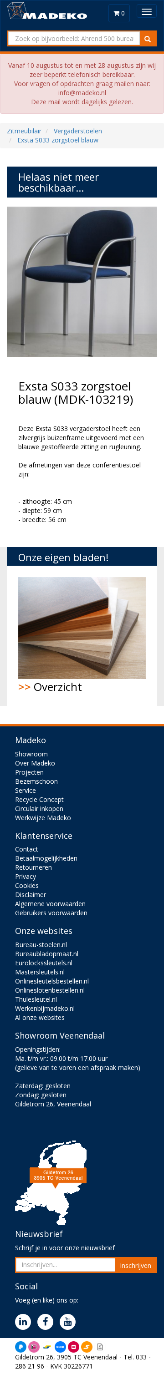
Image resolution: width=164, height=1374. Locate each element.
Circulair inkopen (39, 808)
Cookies (27, 885)
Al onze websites (40, 1017)
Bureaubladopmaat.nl (46, 953)
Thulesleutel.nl (36, 999)
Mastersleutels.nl (40, 972)
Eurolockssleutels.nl (43, 962)
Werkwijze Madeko (43, 817)
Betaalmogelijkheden (46, 858)
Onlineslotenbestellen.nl (50, 990)
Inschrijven (135, 1265)
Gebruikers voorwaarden (51, 912)
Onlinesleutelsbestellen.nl (52, 981)
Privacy (25, 876)
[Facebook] (47, 1322)
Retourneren (33, 867)
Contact (26, 849)
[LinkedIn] (25, 1322)
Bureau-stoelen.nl (41, 944)
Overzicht (50, 686)
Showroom (31, 754)
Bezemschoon (36, 781)
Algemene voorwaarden (50, 903)
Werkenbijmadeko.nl (45, 1008)
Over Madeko (35, 763)
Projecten (29, 772)
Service (25, 790)
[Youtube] (70, 1322)
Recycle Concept (39, 799)
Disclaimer (30, 894)
